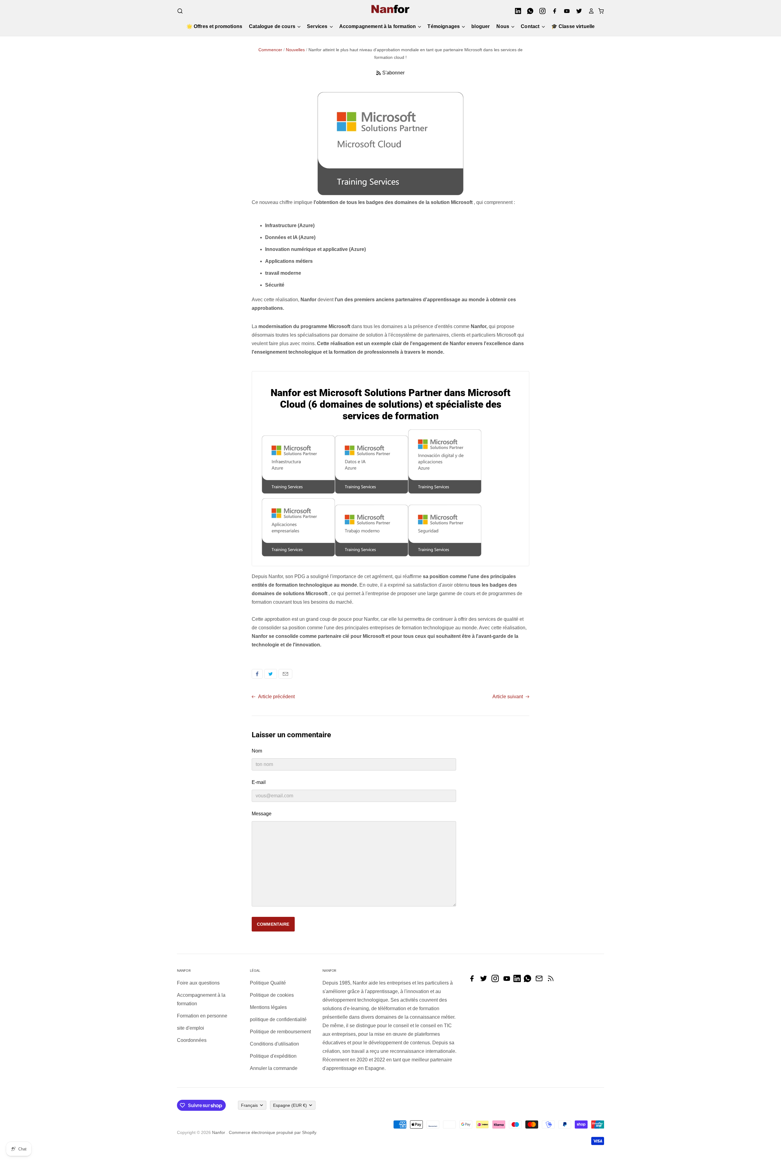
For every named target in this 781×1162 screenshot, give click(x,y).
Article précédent (276, 696)
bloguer (480, 26)
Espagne (290, 1105)
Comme (257, 674)
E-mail (285, 674)
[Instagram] (540, 11)
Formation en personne (202, 1015)
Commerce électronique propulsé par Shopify (272, 1132)
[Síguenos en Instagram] (496, 980)
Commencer (270, 49)
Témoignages (444, 26)
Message (262, 813)
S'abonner (393, 72)
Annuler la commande (273, 1068)
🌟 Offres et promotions (214, 26)
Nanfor (218, 1132)
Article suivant (508, 696)
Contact (531, 26)
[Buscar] (180, 11)
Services (318, 26)
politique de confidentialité (278, 1019)
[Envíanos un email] (540, 980)
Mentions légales (268, 1007)
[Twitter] (577, 11)
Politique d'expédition (273, 1056)
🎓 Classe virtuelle (573, 26)
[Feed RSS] (552, 980)
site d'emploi (190, 1028)
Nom (257, 750)
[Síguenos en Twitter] (485, 980)
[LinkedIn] (516, 11)
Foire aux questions (198, 982)
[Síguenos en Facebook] (473, 980)
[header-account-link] (589, 11)
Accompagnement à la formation (378, 26)
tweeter (270, 674)
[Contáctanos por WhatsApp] (529, 980)
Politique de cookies (272, 995)
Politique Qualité (268, 982)
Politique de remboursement (280, 1031)
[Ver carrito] (599, 11)
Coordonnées (192, 1040)
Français (249, 1105)
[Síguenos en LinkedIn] (518, 980)
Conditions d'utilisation (274, 1043)
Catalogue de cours (273, 26)
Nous (503, 26)
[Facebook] (553, 11)
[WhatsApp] (528, 11)
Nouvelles (295, 49)
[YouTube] (565, 11)
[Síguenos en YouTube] (508, 980)
